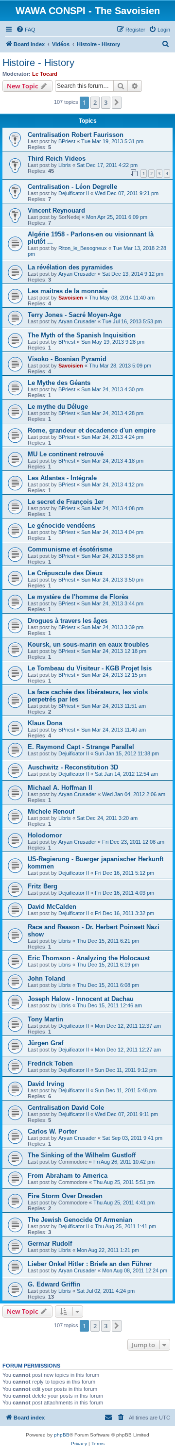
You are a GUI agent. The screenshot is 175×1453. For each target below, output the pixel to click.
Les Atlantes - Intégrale (62, 478)
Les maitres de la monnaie (67, 291)
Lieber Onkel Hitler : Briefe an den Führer (90, 1264)
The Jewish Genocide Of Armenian (80, 1219)
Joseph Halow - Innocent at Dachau (81, 998)
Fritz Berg (42, 886)
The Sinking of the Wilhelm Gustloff (82, 1155)
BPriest (66, 141)
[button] (117, 102)
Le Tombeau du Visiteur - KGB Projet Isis (90, 668)
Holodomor (45, 835)
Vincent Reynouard (56, 210)
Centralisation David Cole (66, 1107)
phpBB (62, 1434)
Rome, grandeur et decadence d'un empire (92, 430)
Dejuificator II (73, 193)
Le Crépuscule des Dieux (65, 573)
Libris (64, 165)
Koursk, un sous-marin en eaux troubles (88, 644)
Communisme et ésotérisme (70, 549)
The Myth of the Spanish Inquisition (82, 335)
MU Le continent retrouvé (66, 454)
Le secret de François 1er (66, 501)
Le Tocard (44, 74)
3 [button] (105, 102)
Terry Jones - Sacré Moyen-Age (74, 314)
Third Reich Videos (57, 158)
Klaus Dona (45, 723)
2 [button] (95, 102)
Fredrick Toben (50, 1063)
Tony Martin (45, 1019)
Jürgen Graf (45, 1043)
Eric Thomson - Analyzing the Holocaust (89, 958)
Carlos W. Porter (52, 1131)
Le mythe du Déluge (58, 406)
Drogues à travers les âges (67, 620)
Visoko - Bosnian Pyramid (67, 359)
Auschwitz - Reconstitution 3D (73, 767)
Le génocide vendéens (61, 525)
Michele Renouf (51, 811)
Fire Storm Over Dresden (65, 1196)
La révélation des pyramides (70, 267)
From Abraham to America (67, 1175)
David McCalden (52, 906)
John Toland (46, 978)
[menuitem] (25, 29)
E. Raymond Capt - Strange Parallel (81, 747)
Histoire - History (38, 62)
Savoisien (70, 298)
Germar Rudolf (50, 1243)
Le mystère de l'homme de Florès (78, 597)
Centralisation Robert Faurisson (75, 134)
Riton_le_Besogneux (82, 248)
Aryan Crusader (77, 274)
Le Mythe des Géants (59, 382)
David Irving (46, 1083)
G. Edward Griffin (54, 1284)
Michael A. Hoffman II (60, 787)
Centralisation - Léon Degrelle (72, 186)
